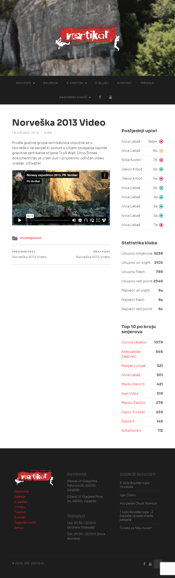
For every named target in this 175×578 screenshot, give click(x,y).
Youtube (110, 97)
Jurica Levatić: (134, 342)
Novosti (23, 83)
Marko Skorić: (133, 384)
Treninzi (147, 83)
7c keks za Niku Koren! (136, 528)
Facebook (100, 97)
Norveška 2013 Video (29, 254)
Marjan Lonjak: (133, 366)
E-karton (75, 83)
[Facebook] (144, 564)
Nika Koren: (131, 430)
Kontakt (124, 83)
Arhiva (18, 528)
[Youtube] (150, 564)
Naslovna (21, 491)
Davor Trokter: (133, 412)
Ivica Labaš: (131, 375)
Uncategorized (30, 238)
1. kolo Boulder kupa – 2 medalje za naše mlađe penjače (136, 516)
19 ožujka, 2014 (25, 133)
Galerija (50, 83)
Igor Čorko (128, 495)
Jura (48, 133)
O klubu (102, 83)
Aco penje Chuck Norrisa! (138, 503)
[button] (142, 141)
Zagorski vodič (73, 97)
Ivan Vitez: (130, 393)
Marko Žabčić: (133, 402)
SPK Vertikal (34, 563)
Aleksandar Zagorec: (131, 354)
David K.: (128, 421)
